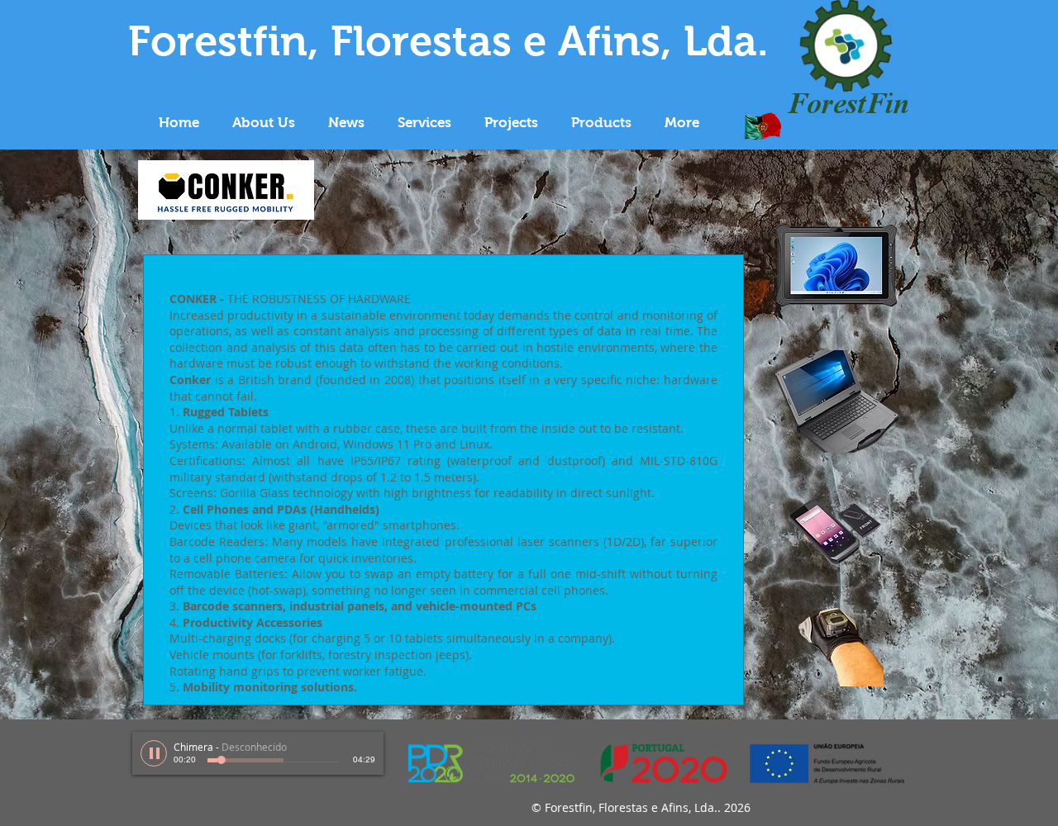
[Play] (154, 753)
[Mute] (349, 746)
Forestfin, (223, 40)
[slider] (367, 747)
